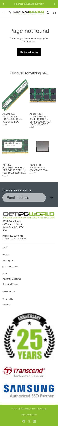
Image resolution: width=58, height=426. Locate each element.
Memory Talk (8, 260)
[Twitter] (29, 421)
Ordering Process (10, 284)
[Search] (10, 12)
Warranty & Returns (11, 279)
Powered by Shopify (38, 409)
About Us (6, 304)
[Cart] (54, 12)
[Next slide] (54, 4)
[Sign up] (51, 197)
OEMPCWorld (23, 409)
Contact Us (7, 299)
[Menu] (3, 12)
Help (4, 273)
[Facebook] (24, 421)
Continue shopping (29, 52)
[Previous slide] (3, 4)
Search (5, 254)
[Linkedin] (34, 421)
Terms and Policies (29, 415)
